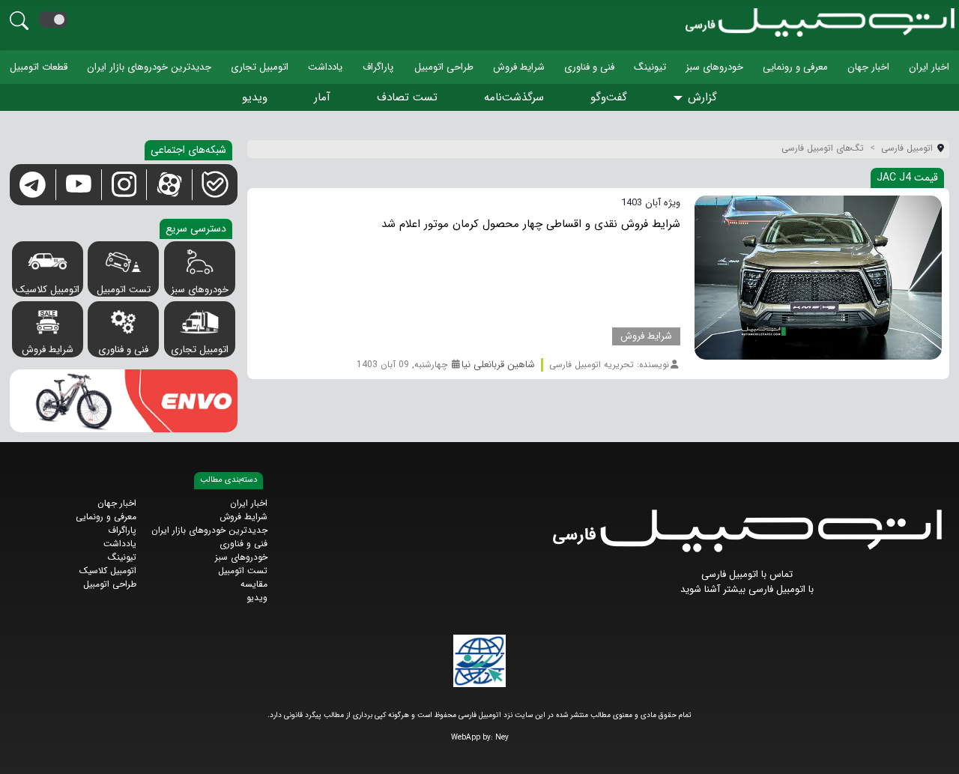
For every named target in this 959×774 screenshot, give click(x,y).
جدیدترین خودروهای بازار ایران (149, 67)
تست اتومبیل (124, 289)
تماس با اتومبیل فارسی (747, 574)
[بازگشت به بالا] (23, 750)
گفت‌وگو (608, 97)
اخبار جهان (868, 67)
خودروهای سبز (714, 67)
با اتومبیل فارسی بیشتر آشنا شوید (747, 589)
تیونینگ (650, 67)
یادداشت (325, 67)
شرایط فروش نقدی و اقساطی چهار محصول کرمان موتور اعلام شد (530, 224)
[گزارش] (681, 98)
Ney (502, 737)
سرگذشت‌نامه (514, 97)
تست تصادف (407, 97)
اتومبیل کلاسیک (47, 289)
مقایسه (253, 584)
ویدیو (254, 97)
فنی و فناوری (589, 67)
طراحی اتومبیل (444, 67)
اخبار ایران (929, 67)
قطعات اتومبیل (38, 67)
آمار (322, 97)
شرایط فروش (519, 67)
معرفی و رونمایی (795, 67)
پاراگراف (378, 67)
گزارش (702, 97)
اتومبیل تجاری (259, 67)
